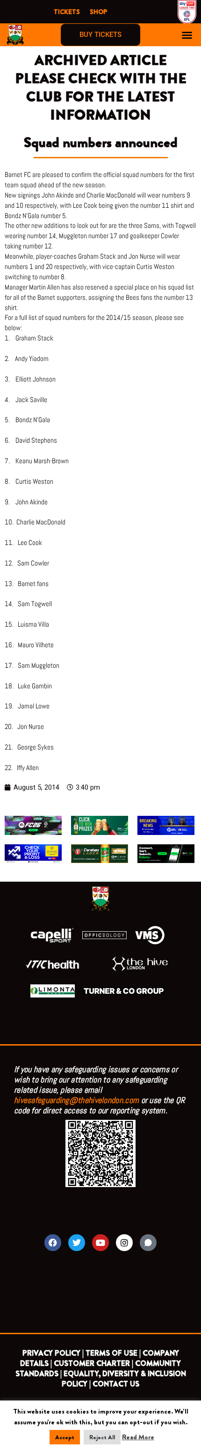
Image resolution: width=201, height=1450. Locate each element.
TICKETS (67, 11)
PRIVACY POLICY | (53, 1353)
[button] (187, 35)
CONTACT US (116, 1384)
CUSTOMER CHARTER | (93, 1363)
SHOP (98, 11)
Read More (138, 1437)
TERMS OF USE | (113, 1353)
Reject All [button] (102, 1437)
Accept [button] (64, 1437)
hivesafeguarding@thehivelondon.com (76, 1100)
